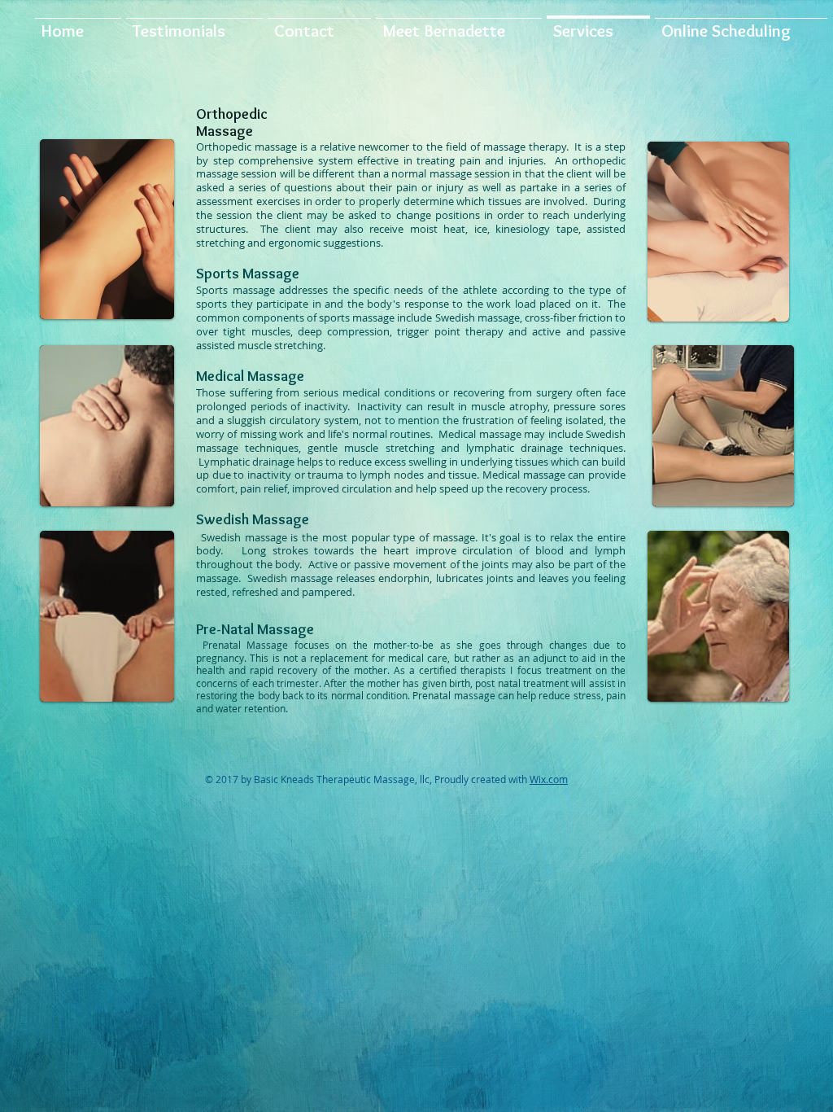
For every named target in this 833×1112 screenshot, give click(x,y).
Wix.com (549, 779)
